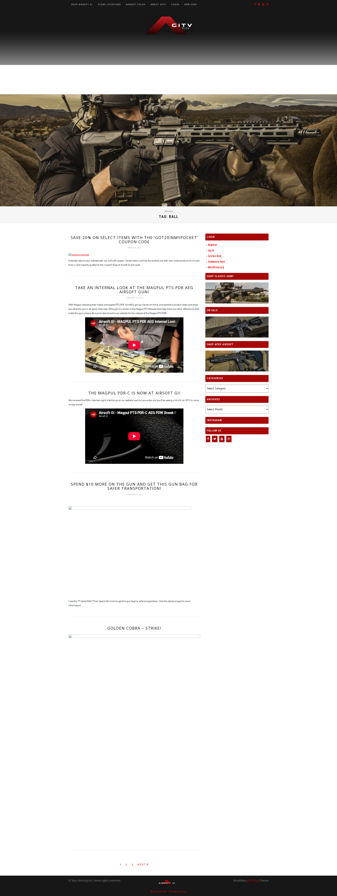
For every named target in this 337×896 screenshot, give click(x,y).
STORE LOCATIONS (109, 4)
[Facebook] (255, 4)
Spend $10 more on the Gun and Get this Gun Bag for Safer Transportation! (134, 486)
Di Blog (254, 880)
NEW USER (190, 4)
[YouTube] (263, 4)
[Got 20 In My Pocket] (78, 255)
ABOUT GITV (158, 4)
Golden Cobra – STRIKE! (134, 628)
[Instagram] (267, 4)
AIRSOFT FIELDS (136, 4)
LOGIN (175, 4)
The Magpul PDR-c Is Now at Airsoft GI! (134, 392)
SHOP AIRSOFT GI (82, 4)
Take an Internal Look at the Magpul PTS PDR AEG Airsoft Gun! (134, 289)
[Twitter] (259, 4)
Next (141, 864)
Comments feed (216, 261)
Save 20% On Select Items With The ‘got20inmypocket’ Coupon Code (134, 239)
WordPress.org (216, 267)
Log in (211, 250)
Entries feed (214, 256)
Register (212, 244)
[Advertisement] (168, 61)
